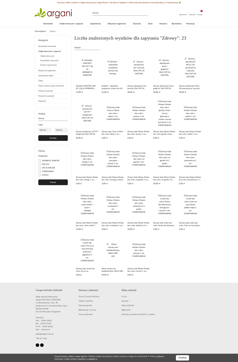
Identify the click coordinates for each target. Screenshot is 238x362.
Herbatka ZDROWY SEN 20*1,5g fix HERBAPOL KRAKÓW (86, 87)
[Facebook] (37, 345)
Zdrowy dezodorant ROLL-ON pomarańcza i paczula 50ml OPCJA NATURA (189, 87)
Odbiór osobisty (86, 301)
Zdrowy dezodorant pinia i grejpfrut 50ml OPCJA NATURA (163, 87)
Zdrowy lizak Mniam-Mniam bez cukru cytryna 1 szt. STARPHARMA (138, 270)
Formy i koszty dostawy (89, 297)
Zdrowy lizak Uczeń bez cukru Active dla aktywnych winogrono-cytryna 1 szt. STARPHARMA (164, 224)
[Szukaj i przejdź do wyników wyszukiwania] (146, 13)
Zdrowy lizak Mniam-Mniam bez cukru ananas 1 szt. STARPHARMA (138, 133)
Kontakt (125, 301)
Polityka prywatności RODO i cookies (138, 314)
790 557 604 (41, 338)
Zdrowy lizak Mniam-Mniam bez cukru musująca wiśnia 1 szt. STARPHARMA (113, 178)
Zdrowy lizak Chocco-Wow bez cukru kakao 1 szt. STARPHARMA (112, 133)
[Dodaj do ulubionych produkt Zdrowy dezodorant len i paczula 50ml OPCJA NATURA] (147, 55)
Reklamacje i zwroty (87, 310)
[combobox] (87, 48)
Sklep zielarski (127, 305)
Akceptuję (182, 358)
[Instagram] (42, 345)
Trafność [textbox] (77, 48)
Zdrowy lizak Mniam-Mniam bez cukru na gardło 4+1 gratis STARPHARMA (164, 178)
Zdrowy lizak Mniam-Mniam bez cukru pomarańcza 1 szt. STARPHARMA (190, 178)
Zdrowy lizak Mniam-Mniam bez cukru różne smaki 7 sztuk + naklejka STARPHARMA (87, 224)
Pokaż (53, 182)
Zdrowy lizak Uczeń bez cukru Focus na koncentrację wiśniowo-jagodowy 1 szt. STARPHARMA (85, 270)
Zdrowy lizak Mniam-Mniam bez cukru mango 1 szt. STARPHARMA (87, 178)
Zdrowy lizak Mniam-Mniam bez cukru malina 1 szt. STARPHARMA (190, 133)
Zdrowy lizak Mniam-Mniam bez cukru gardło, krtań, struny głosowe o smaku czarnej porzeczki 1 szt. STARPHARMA (164, 133)
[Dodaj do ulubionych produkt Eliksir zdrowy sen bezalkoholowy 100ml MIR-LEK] (121, 238)
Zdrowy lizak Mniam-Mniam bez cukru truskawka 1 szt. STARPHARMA (113, 224)
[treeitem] (53, 46)
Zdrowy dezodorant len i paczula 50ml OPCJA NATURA (137, 87)
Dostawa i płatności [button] (88, 290)
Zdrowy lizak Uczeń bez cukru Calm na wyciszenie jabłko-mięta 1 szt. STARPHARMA (189, 224)
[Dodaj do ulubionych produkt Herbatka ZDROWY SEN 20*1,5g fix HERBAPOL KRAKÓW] (96, 55)
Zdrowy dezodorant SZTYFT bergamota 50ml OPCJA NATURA (87, 133)
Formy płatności (86, 314)
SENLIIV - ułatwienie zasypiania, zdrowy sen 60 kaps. (112, 87)
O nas (124, 297)
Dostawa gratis (85, 305)
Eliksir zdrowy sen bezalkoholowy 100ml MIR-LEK (112, 270)
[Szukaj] (67, 119)
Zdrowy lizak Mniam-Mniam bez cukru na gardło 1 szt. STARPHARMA (138, 178)
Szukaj (53, 138)
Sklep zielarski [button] (128, 290)
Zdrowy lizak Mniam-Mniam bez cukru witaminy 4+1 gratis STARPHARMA (138, 224)
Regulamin (126, 310)
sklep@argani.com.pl (44, 334)
